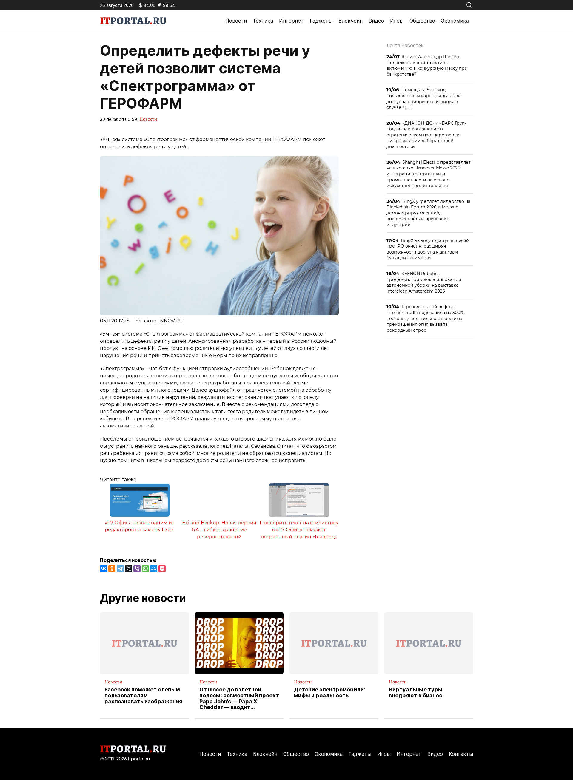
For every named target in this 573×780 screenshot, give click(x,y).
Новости (236, 21)
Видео (376, 21)
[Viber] (137, 568)
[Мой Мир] (153, 568)
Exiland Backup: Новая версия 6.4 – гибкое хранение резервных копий (219, 530)
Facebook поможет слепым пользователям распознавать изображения (143, 695)
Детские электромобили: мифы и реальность (329, 693)
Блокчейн (350, 21)
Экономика (455, 21)
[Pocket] (162, 568)
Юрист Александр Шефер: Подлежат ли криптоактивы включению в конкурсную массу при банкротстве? (427, 65)
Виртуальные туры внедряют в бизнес (416, 693)
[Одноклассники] (111, 568)
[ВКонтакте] (103, 568)
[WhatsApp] (145, 568)
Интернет (291, 21)
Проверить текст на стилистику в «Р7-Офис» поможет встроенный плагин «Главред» (299, 530)
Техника (263, 21)
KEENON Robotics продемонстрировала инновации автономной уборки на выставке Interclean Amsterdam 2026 (423, 282)
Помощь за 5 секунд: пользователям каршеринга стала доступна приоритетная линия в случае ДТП (424, 98)
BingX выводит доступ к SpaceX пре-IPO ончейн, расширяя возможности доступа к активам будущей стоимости (427, 249)
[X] (128, 568)
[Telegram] (120, 568)
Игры (396, 21)
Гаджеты (321, 21)
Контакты (461, 754)
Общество (422, 21)
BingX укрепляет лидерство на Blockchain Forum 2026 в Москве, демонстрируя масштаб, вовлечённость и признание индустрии (428, 212)
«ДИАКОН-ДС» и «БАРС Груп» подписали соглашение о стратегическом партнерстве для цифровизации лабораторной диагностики (426, 134)
